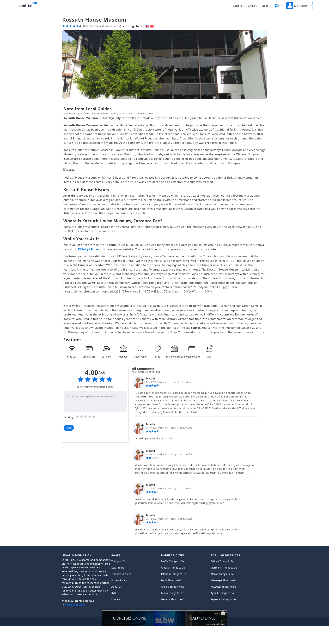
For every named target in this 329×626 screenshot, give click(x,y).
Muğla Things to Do (172, 561)
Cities (251, 5)
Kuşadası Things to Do (223, 586)
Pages (265, 5)
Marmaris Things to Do (224, 567)
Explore (237, 5)
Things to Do (134, 26)
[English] (147, 26)
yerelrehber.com (75, 604)
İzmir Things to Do (171, 580)
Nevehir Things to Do (173, 599)
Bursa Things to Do (172, 593)
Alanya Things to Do (222, 574)
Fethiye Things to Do (222, 561)
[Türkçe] (152, 26)
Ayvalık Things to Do (222, 593)
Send (69, 427)
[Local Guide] (27, 5)
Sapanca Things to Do (223, 599)
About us (116, 586)
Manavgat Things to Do (224, 580)
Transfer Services (121, 574)
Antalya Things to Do (173, 567)
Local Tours (117, 567)
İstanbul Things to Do (173, 574)
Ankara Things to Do (172, 586)
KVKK (114, 593)
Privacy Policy (119, 580)
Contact (115, 599)
